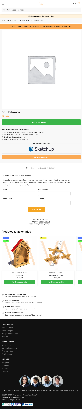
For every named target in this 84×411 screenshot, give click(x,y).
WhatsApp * (7, 199)
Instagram (5, 363)
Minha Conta (6, 345)
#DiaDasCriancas (34, 16)
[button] (79, 3)
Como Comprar (7, 331)
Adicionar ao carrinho (41, 122)
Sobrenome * (43, 189)
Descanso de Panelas (56, 275)
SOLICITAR (36, 209)
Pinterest (5, 368)
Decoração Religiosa (19, 273)
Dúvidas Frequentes (9, 348)
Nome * (6, 189)
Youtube (5, 371)
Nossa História (7, 328)
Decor (36, 224)
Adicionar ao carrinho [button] (19, 282)
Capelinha (19, 275)
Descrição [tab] (30, 168)
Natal (52, 16)
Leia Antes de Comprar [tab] (47, 168)
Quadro (41, 224)
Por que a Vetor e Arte (10, 334)
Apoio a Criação (12, 20)
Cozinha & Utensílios (56, 273)
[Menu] (5, 3)
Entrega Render (25, 20)
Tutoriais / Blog (7, 351)
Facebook (5, 366)
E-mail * (41, 199)
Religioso (45, 16)
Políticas (5, 337)
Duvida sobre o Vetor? (41, 157)
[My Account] (74, 3)
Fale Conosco (7, 354)
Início (3, 20)
